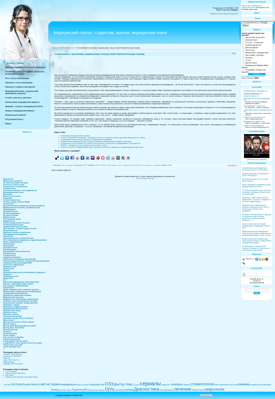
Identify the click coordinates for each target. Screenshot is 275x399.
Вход (231, 14)
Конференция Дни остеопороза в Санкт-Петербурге (255, 174)
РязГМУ (7, 385)
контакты (32, 384)
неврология (214, 389)
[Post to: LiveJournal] (123, 158)
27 (75, 48)
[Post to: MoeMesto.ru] (107, 158)
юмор (260, 385)
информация (68, 384)
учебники (119, 390)
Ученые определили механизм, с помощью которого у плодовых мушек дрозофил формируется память (103, 138)
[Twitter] (260, 259)
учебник (128, 389)
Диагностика (146, 389)
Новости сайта (250, 96)
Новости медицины (67, 165)
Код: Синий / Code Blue (254, 55)
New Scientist (136, 165)
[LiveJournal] (244, 263)
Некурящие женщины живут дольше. (76, 136)
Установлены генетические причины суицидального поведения (86, 139)
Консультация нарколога (15, 373)
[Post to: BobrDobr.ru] (97, 158)
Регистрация (223, 14)
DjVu (109, 389)
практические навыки (96, 390)
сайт (42, 384)
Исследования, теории (253, 106)
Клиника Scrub (251, 40)
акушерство (97, 384)
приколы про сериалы (257, 159)
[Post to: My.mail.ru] (118, 158)
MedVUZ (98, 165)
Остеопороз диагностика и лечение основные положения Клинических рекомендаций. (256, 192)
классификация (166, 390)
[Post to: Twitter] (62, 158)
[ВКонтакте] (256, 259)
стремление (157, 165)
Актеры (55, 389)
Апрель (69, 48)
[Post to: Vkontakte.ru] (128, 158)
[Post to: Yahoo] (92, 158)
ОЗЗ (109, 384)
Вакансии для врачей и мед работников (22, 377)
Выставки (9, 375)
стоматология (202, 384)
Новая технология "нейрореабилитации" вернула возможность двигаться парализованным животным (102, 147)
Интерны (249, 58)
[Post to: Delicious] (57, 158)
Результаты (246, 76)
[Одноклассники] (263, 259)
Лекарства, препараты (253, 117)
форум (79, 385)
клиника (243, 384)
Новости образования (252, 125)
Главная (213, 14)
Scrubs (136, 385)
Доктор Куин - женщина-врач (257, 53)
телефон (176, 384)
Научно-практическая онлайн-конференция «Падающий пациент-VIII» (256, 226)
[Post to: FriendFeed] (87, 158)
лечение (182, 389)
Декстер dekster (251, 47)
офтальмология (221, 385)
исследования (147, 165)
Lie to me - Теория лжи (254, 42)
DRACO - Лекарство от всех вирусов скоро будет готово (84, 145)
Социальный (127, 165)
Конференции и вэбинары (254, 91)
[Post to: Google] (77, 158)
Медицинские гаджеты (253, 121)
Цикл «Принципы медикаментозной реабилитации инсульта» (256, 186)
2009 (62, 48)
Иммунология (198, 390)
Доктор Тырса (251, 63)
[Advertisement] (27, 154)
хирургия (165, 384)
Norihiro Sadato (111, 165)
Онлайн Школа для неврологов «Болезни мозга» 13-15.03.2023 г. (255, 169)
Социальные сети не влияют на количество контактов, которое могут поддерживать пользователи (100, 143)
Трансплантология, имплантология (258, 110)
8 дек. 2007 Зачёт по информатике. (11, 361)
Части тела (249, 50)
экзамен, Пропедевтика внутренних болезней (12, 355)
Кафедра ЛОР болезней (12, 364)
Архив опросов (258, 76)
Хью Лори (233, 385)
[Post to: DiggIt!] (67, 158)
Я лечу (248, 60)
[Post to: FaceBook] (72, 158)
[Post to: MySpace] (82, 158)
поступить (18, 384)
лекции (186, 385)
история (53, 384)
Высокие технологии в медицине (257, 98)
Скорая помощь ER (253, 45)
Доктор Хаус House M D (255, 37)
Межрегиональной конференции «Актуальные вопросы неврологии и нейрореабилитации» (256, 241)
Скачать (86, 385)
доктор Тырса (65, 390)
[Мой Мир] (266, 259)
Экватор (6, 358)
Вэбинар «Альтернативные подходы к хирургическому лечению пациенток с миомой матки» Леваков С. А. (256, 217)
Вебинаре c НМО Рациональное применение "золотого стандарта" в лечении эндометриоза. (256, 199)
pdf (84, 389)
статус (119, 165)
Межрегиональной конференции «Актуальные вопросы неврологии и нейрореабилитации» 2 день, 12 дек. (256, 233)
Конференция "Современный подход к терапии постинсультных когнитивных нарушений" (256, 248)
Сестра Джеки (11, 371)
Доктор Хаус (123, 384)
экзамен (253, 384)
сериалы (150, 383)
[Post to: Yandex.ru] (113, 158)
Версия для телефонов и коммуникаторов (252, 6)
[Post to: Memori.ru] (102, 158)
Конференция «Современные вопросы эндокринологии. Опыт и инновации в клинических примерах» (255, 208)
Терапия (77, 389)
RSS (236, 14)
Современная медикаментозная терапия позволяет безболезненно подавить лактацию (96, 141)
